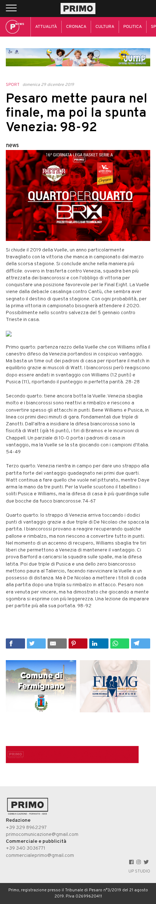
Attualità (46, 27)
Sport (13, 84)
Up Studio (139, 871)
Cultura (104, 27)
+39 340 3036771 (25, 848)
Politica (132, 27)
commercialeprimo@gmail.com (40, 856)
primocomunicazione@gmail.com (42, 835)
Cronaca (76, 27)
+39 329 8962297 (26, 828)
